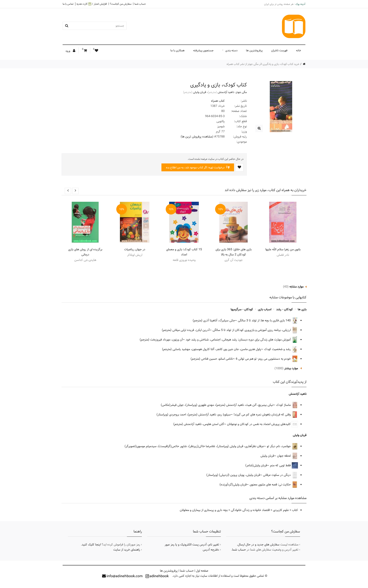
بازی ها (302, 309)
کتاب (295, 510)
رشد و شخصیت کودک (278, 349)
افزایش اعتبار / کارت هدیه (91, 4)
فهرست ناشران (279, 50)
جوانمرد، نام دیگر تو (279, 446)
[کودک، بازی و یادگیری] (259, 128)
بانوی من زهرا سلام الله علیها (282, 249)
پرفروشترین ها (254, 50)
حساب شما (140, 4)
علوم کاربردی (281, 510)
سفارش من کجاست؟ (120, 4)
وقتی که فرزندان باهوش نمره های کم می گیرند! (263, 414)
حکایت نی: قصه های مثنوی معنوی (271, 484)
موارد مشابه (296, 286)
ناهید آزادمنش (226, 92)
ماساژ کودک (284, 405)
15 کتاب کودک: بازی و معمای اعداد (184, 252)
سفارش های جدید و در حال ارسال (258, 544)
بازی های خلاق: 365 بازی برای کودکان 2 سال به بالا (234, 252)
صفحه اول (202, 570)
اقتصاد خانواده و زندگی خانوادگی (250, 510)
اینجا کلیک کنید (91, 544)
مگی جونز (241, 92)
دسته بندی (231, 50)
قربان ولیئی (199, 92)
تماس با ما (68, 4)
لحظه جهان (284, 455)
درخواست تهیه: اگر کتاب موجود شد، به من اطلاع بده (195, 167)
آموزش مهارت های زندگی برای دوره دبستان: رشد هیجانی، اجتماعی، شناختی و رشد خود (239, 339)
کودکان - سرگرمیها (242, 309)
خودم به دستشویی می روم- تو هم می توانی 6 (264, 358)
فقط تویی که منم (281, 465)
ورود (68, 51)
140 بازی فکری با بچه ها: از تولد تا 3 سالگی (265, 320)
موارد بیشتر (291, 368)
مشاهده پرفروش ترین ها (197, 136)
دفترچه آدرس (211, 549)
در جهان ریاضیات (134, 249)
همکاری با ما (177, 50)
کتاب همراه (218, 100)
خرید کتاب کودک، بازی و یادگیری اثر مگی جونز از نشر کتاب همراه (263, 64)
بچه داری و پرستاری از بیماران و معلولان (204, 510)
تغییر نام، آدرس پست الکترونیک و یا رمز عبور (192, 544)
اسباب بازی (264, 309)
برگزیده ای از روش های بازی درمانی (85, 252)
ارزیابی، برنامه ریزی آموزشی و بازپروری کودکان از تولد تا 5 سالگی (252, 330)
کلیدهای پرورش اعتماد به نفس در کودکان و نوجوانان (259, 424)
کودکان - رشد (284, 309)
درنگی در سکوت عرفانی (277, 475)
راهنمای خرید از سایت (126, 549)
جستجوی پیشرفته (203, 50)
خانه (298, 50)
